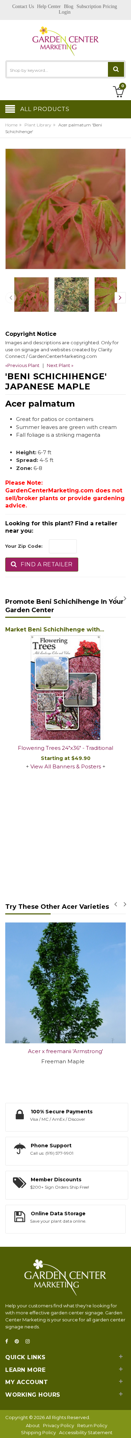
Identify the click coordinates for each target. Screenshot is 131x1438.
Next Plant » (60, 365)
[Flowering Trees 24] (65, 687)
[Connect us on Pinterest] (19, 1341)
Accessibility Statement (85, 1432)
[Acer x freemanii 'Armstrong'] (65, 982)
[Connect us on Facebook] (8, 1341)
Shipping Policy (38, 1432)
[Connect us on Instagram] (30, 1341)
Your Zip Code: (24, 546)
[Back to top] (123, 1425)
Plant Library (37, 124)
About (33, 1425)
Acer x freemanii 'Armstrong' (65, 1051)
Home (11, 124)
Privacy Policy (58, 1425)
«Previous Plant (22, 365)
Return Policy (92, 1425)
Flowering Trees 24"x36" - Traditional (65, 748)
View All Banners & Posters (65, 766)
